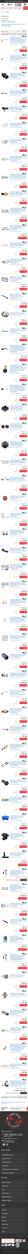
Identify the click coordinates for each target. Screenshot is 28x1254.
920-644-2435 (7, 1131)
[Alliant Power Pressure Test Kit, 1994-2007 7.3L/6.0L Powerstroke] (5, 905)
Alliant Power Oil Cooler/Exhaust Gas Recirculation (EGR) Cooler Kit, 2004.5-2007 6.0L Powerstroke (17, 887)
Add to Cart (23, 914)
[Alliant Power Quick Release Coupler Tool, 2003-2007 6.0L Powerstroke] (5, 921)
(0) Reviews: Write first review (16, 876)
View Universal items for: (13, 1102)
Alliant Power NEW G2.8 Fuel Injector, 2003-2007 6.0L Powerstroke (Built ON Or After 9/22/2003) (18, 872)
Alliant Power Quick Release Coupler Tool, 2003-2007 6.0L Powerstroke (18, 921)
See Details (23, 880)
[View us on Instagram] (7, 1145)
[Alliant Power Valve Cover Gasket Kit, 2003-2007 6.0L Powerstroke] (5, 1066)
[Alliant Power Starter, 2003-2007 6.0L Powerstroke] (5, 976)
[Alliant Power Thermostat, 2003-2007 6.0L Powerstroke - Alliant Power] (24, 991)
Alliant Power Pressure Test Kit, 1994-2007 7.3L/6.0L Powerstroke (17, 904)
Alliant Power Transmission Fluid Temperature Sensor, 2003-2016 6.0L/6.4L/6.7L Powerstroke (17, 1012)
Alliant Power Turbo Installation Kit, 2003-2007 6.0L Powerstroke (17, 1029)
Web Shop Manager (20, 1252)
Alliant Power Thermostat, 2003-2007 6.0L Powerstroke (18, 994)
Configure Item (22, 864)
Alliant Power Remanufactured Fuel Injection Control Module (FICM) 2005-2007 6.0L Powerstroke (17, 938)
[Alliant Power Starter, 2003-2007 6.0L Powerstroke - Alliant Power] (24, 972)
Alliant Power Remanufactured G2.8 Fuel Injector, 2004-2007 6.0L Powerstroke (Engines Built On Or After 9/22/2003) (17, 957)
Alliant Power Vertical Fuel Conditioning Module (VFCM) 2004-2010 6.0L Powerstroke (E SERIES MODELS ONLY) (18, 1083)
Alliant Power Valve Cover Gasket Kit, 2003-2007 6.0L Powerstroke (17, 1065)
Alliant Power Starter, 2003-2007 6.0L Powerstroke (17, 975)
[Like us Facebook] (4, 1145)
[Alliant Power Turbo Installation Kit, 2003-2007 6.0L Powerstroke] (5, 1030)
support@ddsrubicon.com (10, 1138)
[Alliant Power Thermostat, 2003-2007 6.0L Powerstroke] (5, 995)
